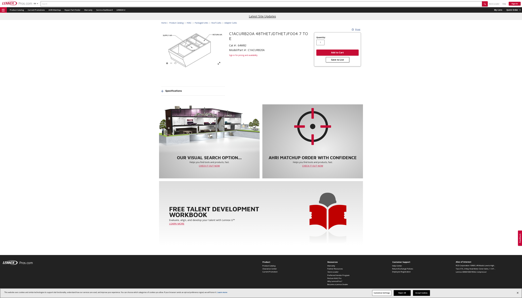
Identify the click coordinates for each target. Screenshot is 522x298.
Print (357, 29)
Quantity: (321, 37)
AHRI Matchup (55, 10)
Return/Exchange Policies (402, 269)
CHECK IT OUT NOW (209, 166)
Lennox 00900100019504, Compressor (471, 272)
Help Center (397, 266)
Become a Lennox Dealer (337, 284)
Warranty (88, 10)
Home (164, 23)
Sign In (515, 3)
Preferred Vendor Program (338, 275)
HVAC (189, 23)
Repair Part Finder (72, 10)
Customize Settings (382, 292)
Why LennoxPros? (334, 281)
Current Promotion (270, 272)
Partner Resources (335, 269)
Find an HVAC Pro (334, 278)
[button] (485, 4)
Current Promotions (36, 10)
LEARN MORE (176, 224)
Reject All (402, 292)
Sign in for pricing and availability (243, 55)
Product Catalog (17, 10)
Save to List (337, 59)
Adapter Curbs (230, 23)
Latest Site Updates (262, 16)
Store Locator (494, 4)
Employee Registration (401, 272)
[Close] (518, 293)
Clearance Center (269, 269)
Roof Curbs (216, 23)
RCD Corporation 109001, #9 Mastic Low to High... (475, 265)
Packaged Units (201, 23)
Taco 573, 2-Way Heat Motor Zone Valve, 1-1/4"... (475, 269)
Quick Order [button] (512, 10)
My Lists (498, 10)
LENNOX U (120, 10)
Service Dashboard (104, 10)
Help (504, 4)
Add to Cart (337, 52)
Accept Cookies (421, 292)
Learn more (222, 292)
